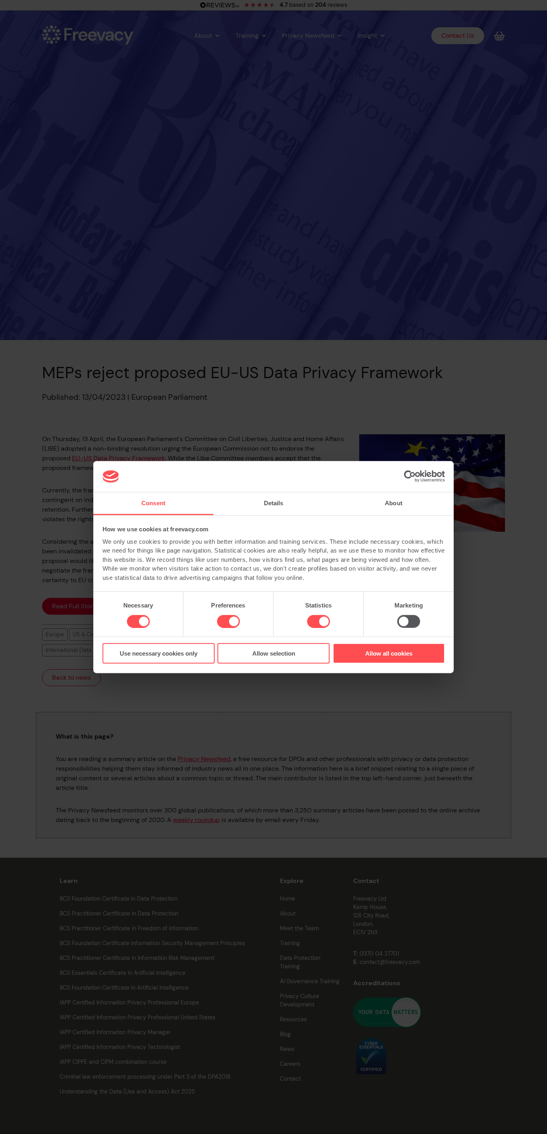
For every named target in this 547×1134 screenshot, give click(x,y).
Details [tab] (274, 503)
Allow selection (273, 653)
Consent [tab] (153, 503)
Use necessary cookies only (158, 653)
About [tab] (393, 503)
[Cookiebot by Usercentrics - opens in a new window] (410, 476)
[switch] (228, 621)
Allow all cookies (388, 653)
